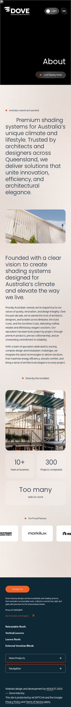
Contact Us (17, 589)
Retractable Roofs (15, 626)
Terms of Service (35, 701)
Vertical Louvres (14, 633)
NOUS (49, 688)
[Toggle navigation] (64, 11)
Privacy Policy (13, 701)
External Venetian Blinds (19, 646)
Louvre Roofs (13, 639)
